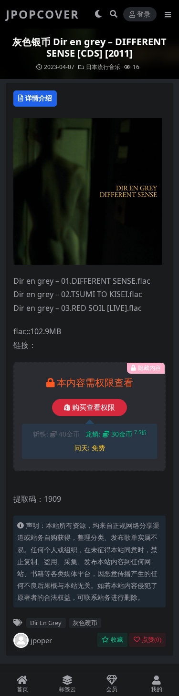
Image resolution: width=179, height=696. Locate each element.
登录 (143, 14)
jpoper (41, 640)
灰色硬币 (85, 622)
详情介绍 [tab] (38, 97)
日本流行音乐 (103, 67)
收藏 (117, 639)
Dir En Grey (46, 622)
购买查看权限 (93, 407)
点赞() (151, 639)
